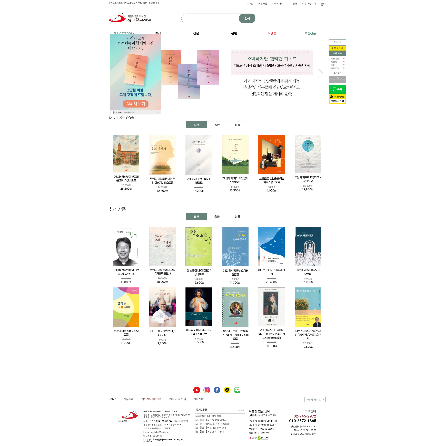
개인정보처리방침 (151, 399)
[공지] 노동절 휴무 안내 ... (210, 431)
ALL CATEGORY (123, 33)
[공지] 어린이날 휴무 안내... (211, 427)
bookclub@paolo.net (160, 432)
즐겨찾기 (337, 73)
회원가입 (262, 3)
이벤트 (272, 33)
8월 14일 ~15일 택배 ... (209, 416)
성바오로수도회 (130, 3)
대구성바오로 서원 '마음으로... (213, 423)
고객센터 (292, 3)
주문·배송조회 (309, 3)
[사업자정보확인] (180, 421)
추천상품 (310, 33)
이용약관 (129, 399)
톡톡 (339, 89)
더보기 (241, 410)
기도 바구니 (337, 48)
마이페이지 (277, 3)
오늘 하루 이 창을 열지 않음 (124, 112)
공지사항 (337, 42)
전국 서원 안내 (177, 399)
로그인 (249, 3)
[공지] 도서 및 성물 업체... (210, 420)
